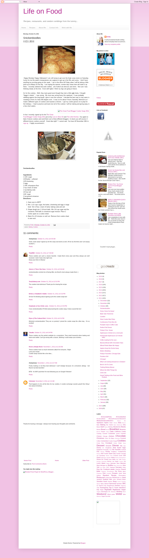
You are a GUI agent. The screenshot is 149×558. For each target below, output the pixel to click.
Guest (98, 457)
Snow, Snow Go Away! (107, 311)
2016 (100, 284)
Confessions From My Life (108, 322)
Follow (99, 98)
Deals (120, 443)
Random (106, 475)
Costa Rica (100, 443)
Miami (98, 465)
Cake (112, 431)
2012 (100, 295)
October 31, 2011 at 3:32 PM (56, 294)
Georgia (123, 453)
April (102, 394)
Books (123, 427)
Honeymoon (122, 457)
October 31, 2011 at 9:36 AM (55, 269)
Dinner (115, 445)
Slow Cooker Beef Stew (107, 319)
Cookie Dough (113, 441)
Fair (110, 449)
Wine (124, 494)
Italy (117, 459)
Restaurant (101, 477)
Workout (99, 496)
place (124, 471)
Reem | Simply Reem (36, 347)
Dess (124, 443)
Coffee (98, 441)
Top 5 (111, 487)
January (103, 402)
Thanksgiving (104, 487)
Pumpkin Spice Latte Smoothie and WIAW (114, 214)
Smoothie (100, 481)
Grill (124, 455)
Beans (98, 427)
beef (102, 427)
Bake (98, 424)
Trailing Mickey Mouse (107, 367)
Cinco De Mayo (109, 438)
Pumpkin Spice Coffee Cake (109, 325)
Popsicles (99, 473)
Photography (110, 471)
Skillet (114, 479)
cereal (117, 433)
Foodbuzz (114, 451)
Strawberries (110, 485)
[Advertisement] (56, 442)
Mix (106, 465)
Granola (115, 455)
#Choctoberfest (121, 417)
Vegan (101, 489)
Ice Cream (104, 459)
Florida (107, 451)
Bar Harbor (109, 424)
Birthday (110, 427)
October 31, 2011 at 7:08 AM (44, 253)
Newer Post (27, 460)
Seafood (105, 479)
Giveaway (102, 455)
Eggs (124, 448)
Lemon (121, 461)
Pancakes (119, 467)
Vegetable (108, 489)
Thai (98, 487)
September (104, 380)
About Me (42, 28)
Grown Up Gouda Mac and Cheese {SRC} (116, 171)
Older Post (85, 460)
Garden (118, 453)
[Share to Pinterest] (33, 41)
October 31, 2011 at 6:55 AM (46, 239)
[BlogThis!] (26, 41)
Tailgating (123, 485)
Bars (115, 424)
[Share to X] (29, 41)
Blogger (83, 543)
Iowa (110, 459)
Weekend (101, 494)
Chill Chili (103, 373)
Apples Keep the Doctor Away (109, 348)
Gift (97, 455)
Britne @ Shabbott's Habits (38, 294)
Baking (30, 227)
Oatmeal (112, 467)
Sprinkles (119, 483)
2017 (100, 282)
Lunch (99, 463)
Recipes (32, 28)
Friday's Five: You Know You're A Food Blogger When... (115, 185)
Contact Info (53, 28)
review (107, 477)
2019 (100, 276)
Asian (111, 422)
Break (107, 429)
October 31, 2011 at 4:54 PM (58, 306)
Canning (99, 433)
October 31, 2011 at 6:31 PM (55, 318)
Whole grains (111, 494)
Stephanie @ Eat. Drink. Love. (38, 306)
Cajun (107, 431)
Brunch (98, 431)
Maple (108, 463)
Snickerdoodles (105, 308)
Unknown (32, 381)
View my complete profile (112, 44)
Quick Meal (122, 473)
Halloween (103, 457)
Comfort (102, 316)
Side (110, 479)
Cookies (35, 227)
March (102, 397)
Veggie (123, 489)
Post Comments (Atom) (39, 464)
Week (124, 491)
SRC (124, 483)
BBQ (124, 424)
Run (120, 477)
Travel (116, 487)
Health (108, 457)
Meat (118, 463)
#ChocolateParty (106, 417)
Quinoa (99, 475)
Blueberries (117, 427)
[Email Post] (54, 225)
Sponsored (112, 483)
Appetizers (100, 423)
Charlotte (123, 433)
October (103, 306)
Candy (124, 431)
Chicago (105, 436)
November (103, 303)
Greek (120, 455)
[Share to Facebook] (31, 41)
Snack (105, 481)
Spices (98, 483)
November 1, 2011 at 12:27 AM (47, 363)
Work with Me (67, 28)
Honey (117, 457)
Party (124, 467)
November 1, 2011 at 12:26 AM (53, 347)
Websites (113, 491)
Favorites (118, 449)
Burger (103, 431)
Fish (98, 451)
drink (114, 448)
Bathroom (119, 424)
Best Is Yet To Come (106, 364)
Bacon (124, 422)
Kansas (99, 461)
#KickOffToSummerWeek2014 (117, 418)
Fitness (102, 451)
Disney (99, 448)
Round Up (115, 477)
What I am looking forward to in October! (112, 362)
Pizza (120, 471)
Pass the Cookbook (103, 469)
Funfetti (106, 453)
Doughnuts (108, 447)
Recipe (113, 475)
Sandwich (99, 479)
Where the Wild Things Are (108, 370)
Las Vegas (115, 461)
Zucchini (107, 496)
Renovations (122, 475)
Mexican (123, 463)
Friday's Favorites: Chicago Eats (110, 353)
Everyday (106, 449)
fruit (102, 453)
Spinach (106, 483)
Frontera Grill (104, 356)
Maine (103, 463)
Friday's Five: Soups (106, 330)
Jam (120, 459)
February (103, 399)
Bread (103, 429)
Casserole (111, 433)
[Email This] (24, 41)
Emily (32, 225)
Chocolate (120, 436)
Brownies (123, 429)
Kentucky (104, 461)
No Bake (103, 467)
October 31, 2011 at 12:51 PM (50, 281)
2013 (100, 293)
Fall (113, 449)
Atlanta (115, 422)
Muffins (110, 465)
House (99, 459)
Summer (117, 485)
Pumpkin (115, 473)
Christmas (100, 438)
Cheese (99, 436)
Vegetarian (116, 489)
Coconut (123, 438)
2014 (100, 290)
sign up (25, 123)
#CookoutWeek (101, 418)
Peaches (117, 469)
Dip (121, 446)
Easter (119, 448)
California (118, 431)
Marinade (113, 463)
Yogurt (103, 496)
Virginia (99, 491)
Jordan (124, 459)
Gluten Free (109, 455)
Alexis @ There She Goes (37, 269)
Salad (124, 477)
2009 (100, 408)
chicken (111, 436)
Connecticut (104, 441)
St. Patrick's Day (101, 485)
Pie (116, 471)
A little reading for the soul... (108, 340)
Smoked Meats (121, 479)
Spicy (102, 483)
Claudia (31, 332)
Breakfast (114, 429)
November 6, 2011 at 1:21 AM (45, 381)
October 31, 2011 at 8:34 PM (43, 332)
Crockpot (108, 443)
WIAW (119, 494)
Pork (104, 473)
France (98, 453)
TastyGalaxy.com (34, 281)
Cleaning (117, 438)
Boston (99, 429)
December (103, 300)
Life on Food (42, 11)
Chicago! (103, 359)
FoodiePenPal (122, 451)
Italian (113, 459)
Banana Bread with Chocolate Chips (111, 343)
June (102, 389)
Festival (123, 449)
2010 (100, 406)
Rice (110, 477)
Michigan (102, 465)
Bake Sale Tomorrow (106, 314)
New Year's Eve (118, 465)
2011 (100, 298)
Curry (115, 443)
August (102, 383)
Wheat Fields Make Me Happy (109, 345)
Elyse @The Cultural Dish (37, 318)
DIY (103, 447)
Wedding (119, 491)
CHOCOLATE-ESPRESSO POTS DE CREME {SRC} (116, 157)
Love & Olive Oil (57, 117)
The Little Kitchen (73, 117)
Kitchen (109, 461)
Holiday (113, 457)
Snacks (110, 481)
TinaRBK (32, 253)
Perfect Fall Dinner (106, 327)
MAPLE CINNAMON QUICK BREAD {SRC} (116, 200)
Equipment (100, 449)
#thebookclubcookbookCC (105, 421)
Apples (106, 423)
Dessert (100, 445)
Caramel (104, 433)
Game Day (112, 453)
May (101, 391)
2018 (100, 279)
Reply (31, 246)
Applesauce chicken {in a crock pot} (111, 333)
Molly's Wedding (105, 351)
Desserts (108, 446)
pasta (112, 469)
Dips (124, 445)
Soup (115, 481)
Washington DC (105, 491)
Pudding (109, 473)
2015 (100, 287)
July (101, 386)
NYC (107, 467)
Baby (119, 423)
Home (23, 28)
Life (125, 461)
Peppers (103, 471)
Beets (106, 427)
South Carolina (121, 481)
